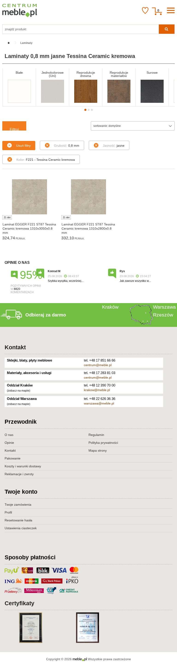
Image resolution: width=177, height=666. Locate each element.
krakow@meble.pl (97, 390)
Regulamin (96, 435)
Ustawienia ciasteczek (21, 528)
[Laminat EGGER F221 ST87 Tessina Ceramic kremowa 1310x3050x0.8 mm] (29, 196)
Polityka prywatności (103, 442)
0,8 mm (66, 145)
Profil (8, 512)
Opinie (9, 442)
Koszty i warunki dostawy (23, 466)
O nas (9, 435)
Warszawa (164, 307)
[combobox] (133, 126)
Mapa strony (97, 450)
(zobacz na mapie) (18, 390)
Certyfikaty (19, 603)
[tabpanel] (19, 87)
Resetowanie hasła (18, 520)
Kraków (110, 307)
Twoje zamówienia (18, 504)
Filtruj (14, 129)
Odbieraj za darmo (45, 314)
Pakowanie (13, 458)
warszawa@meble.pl (99, 403)
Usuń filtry (23, 145)
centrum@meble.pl (98, 365)
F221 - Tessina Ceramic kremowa (45, 159)
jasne (113, 145)
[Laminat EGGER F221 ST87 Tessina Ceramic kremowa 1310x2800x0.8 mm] (88, 196)
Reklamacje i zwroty (19, 474)
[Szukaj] (166, 29)
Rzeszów (163, 314)
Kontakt (15, 347)
